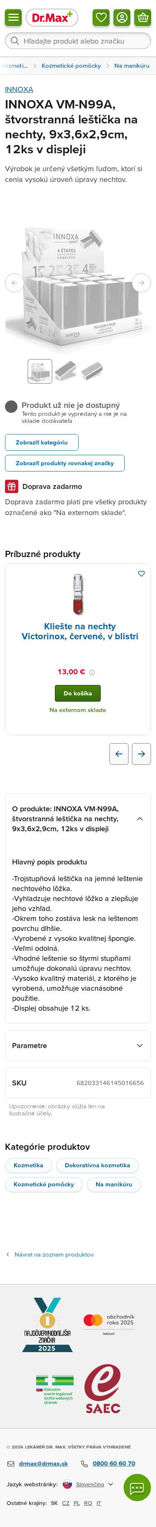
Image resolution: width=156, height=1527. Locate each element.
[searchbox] (78, 40)
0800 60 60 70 (114, 1463)
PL (77, 1503)
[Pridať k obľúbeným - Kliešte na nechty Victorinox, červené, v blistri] (141, 573)
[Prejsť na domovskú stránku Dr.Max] (52, 17)
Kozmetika (28, 1165)
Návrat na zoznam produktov (54, 1254)
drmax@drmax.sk (43, 1463)
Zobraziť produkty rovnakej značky (65, 462)
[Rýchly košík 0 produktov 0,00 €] (142, 17)
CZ (65, 1503)
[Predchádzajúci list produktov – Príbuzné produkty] (119, 754)
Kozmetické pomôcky (44, 1184)
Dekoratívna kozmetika (97, 1165)
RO (88, 1503)
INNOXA (19, 89)
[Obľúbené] (101, 17)
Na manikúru (114, 1184)
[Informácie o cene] (92, 672)
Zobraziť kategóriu (42, 442)
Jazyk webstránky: (32, 1484)
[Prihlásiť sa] (122, 17)
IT (99, 1503)
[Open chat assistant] (137, 1487)
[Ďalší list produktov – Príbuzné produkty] (141, 754)
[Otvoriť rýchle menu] (13, 17)
